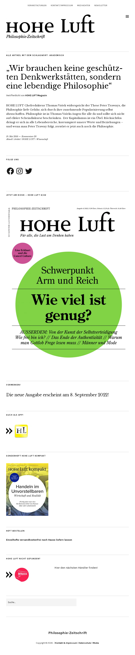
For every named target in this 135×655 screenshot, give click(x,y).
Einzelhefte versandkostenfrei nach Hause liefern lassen (39, 539)
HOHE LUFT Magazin (36, 95)
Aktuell (9, 139)
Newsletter (100, 5)
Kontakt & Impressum (66, 643)
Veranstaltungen (37, 5)
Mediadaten (83, 5)
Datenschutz (85, 643)
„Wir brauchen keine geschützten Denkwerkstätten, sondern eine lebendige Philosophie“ (64, 77)
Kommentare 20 (29, 136)
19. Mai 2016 (12, 136)
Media (96, 643)
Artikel (17, 139)
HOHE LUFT (28, 139)
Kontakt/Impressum (62, 5)
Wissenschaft (42, 139)
